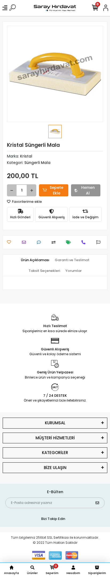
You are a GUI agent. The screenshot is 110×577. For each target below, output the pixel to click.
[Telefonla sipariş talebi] (84, 242)
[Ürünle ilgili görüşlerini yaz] (40, 242)
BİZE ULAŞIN (55, 467)
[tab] (35, 260)
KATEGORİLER (55, 452)
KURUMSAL (55, 423)
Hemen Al (88, 190)
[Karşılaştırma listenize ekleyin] (55, 242)
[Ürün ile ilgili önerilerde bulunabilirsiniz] (99, 242)
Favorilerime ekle (26, 201)
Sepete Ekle (56, 190)
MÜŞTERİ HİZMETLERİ (55, 438)
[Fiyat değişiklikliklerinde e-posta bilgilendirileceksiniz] (70, 242)
